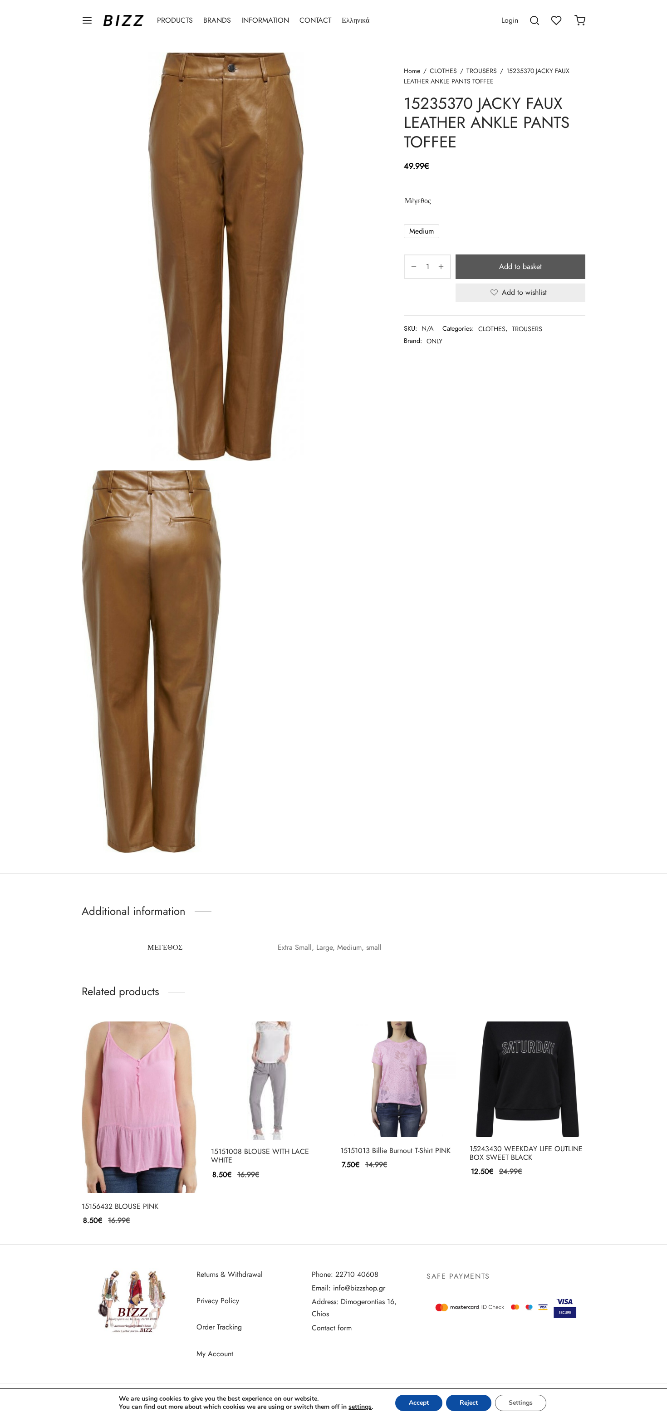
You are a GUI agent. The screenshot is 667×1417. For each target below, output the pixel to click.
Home (412, 70)
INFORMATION (265, 20)
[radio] (421, 231)
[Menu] (87, 20)
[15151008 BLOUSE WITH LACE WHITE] (269, 1080)
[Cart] (579, 20)
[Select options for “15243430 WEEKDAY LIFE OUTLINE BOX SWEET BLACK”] (512, 1115)
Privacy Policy (217, 1300)
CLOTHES (443, 70)
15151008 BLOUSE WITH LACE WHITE (260, 1155)
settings (360, 1407)
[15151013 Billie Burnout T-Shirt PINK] (398, 1079)
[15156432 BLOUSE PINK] (139, 1107)
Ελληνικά (355, 20)
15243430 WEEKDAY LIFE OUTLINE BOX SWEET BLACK (526, 1153)
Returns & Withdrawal (229, 1274)
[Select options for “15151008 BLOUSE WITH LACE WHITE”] (253, 1118)
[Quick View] (154, 1171)
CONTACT (315, 20)
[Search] (534, 20)
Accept (419, 1402)
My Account (214, 1354)
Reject (469, 1402)
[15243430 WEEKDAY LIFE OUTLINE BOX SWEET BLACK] (527, 1079)
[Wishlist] (557, 20)
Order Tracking (219, 1327)
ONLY (434, 341)
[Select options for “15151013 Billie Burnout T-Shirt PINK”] (383, 1115)
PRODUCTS (175, 20)
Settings (521, 1402)
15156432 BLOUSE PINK (120, 1206)
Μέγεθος (418, 200)
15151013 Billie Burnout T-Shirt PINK (395, 1150)
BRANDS (217, 20)
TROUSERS (481, 70)
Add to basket (520, 266)
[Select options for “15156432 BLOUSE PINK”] (124, 1171)
